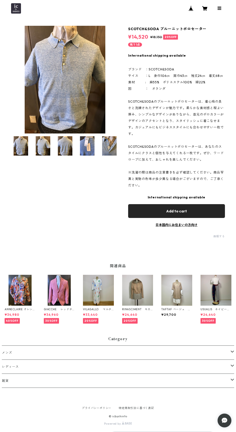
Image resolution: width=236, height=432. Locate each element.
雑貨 (5, 381)
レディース (10, 367)
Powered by (113, 423)
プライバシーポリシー (96, 408)
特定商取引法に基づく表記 (136, 408)
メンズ (7, 353)
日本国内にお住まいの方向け (177, 225)
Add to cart (176, 211)
